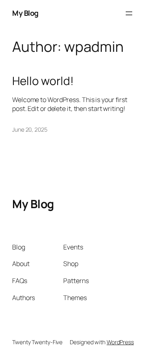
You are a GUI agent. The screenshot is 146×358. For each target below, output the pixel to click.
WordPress (120, 342)
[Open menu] (129, 13)
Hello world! (43, 81)
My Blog (25, 13)
